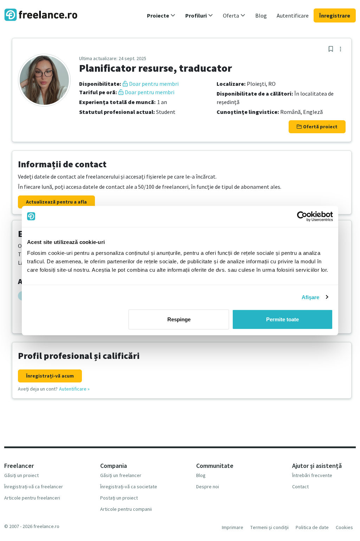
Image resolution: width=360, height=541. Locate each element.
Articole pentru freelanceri (32, 498)
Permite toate (282, 319)
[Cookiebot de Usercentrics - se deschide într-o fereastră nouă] (302, 216)
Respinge (179, 319)
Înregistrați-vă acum (50, 376)
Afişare (311, 297)
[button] (161, 15)
